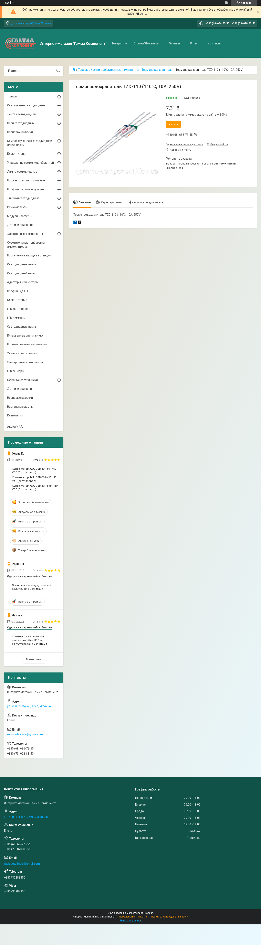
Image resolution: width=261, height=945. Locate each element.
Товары (12, 96)
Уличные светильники (22, 353)
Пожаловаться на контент (134, 916)
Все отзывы (33, 659)
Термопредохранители (157, 69)
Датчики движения (20, 224)
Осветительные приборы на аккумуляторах (26, 244)
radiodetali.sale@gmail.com (25, 734)
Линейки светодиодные (23, 198)
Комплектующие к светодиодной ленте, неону (29, 143)
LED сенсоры (15, 371)
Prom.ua (148, 913)
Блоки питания (17, 153)
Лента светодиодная (21, 114)
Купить (173, 124)
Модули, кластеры (19, 216)
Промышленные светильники (27, 344)
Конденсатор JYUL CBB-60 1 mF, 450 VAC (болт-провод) (34, 470)
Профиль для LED (19, 291)
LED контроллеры (19, 308)
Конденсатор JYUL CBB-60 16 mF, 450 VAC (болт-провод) (35, 487)
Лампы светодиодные (22, 171)
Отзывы (174, 43)
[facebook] (75, 222)
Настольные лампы (20, 406)
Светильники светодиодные (26, 105)
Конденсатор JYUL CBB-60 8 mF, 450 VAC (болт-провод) (34, 479)
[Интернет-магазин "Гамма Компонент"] (20, 43)
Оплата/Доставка (146, 43)
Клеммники (15, 415)
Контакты (214, 43)
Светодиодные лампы (22, 326)
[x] (79, 222)
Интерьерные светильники (25, 335)
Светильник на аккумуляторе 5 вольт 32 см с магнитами (31, 587)
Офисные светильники (22, 380)
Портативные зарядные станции (29, 255)
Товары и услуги (89, 69)
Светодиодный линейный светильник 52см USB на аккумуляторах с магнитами (29, 640)
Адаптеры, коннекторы (22, 282)
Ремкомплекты (17, 207)
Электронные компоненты (121, 69)
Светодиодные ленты (21, 264)
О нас (194, 43)
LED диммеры (16, 317)
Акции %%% (15, 426)
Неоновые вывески (20, 132)
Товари (117, 43)
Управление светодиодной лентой (30, 162)
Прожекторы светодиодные (26, 180)
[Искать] (58, 71)
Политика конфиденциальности (169, 916)
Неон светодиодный (20, 123)
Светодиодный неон (21, 273)
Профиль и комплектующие (25, 189)
